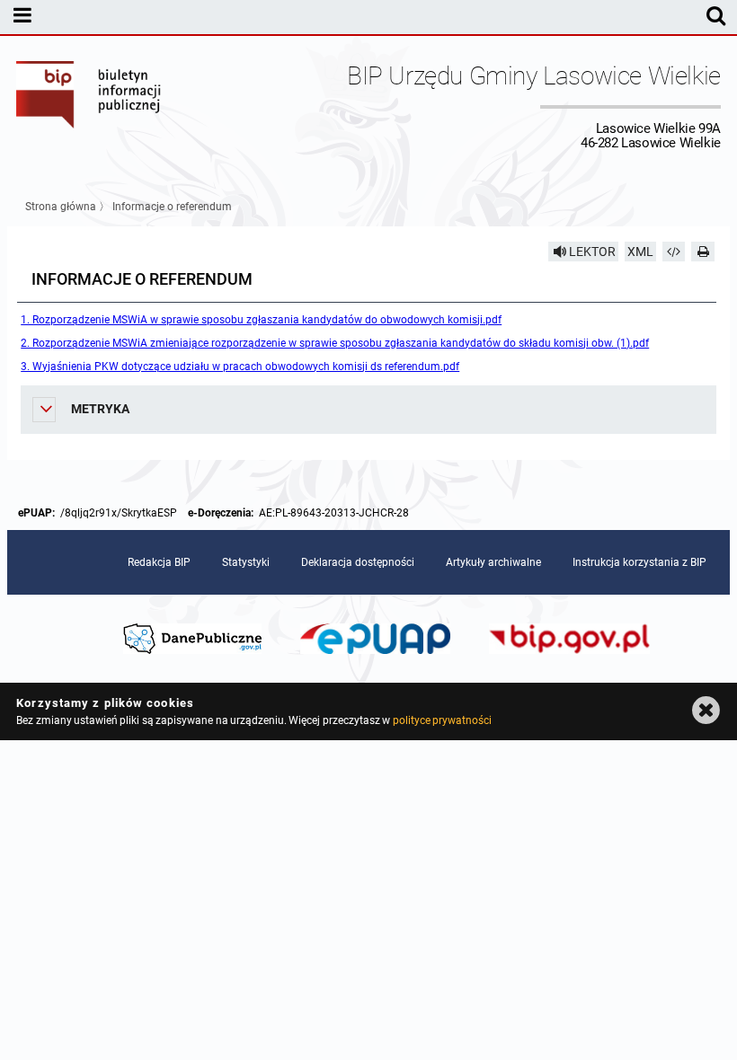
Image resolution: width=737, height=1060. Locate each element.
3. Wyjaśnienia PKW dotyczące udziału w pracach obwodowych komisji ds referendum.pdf (240, 366)
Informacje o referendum (172, 206)
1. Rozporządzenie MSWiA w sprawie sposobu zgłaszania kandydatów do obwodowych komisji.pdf (261, 320)
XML (640, 251)
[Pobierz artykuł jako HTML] (674, 251)
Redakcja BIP (159, 562)
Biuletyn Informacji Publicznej (89, 106)
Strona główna (60, 206)
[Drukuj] (703, 251)
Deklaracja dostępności (357, 562)
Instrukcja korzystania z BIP (639, 562)
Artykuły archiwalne (493, 562)
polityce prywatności (442, 720)
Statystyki (246, 562)
